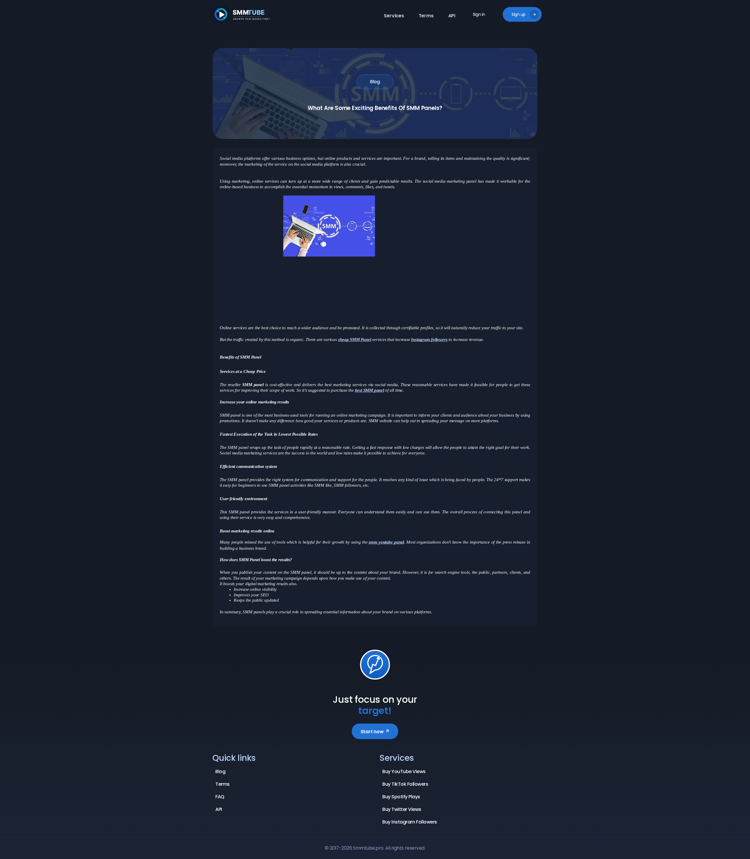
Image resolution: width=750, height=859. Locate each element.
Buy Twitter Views (401, 809)
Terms (426, 15)
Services (394, 15)
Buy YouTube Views (404, 771)
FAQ (219, 796)
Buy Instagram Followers (409, 822)
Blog (375, 81)
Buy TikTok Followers (405, 784)
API (451, 15)
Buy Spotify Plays (401, 796)
